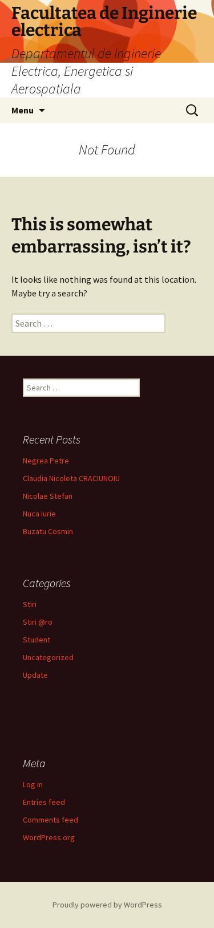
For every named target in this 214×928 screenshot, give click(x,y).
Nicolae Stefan (47, 496)
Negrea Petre (46, 460)
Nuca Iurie (39, 513)
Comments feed (50, 820)
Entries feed (44, 802)
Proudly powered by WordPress (107, 904)
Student (36, 639)
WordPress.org (49, 837)
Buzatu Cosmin (48, 531)
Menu (22, 110)
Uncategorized (48, 657)
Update (35, 675)
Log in (33, 784)
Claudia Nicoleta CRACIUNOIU (71, 478)
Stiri (30, 604)
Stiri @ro (38, 622)
